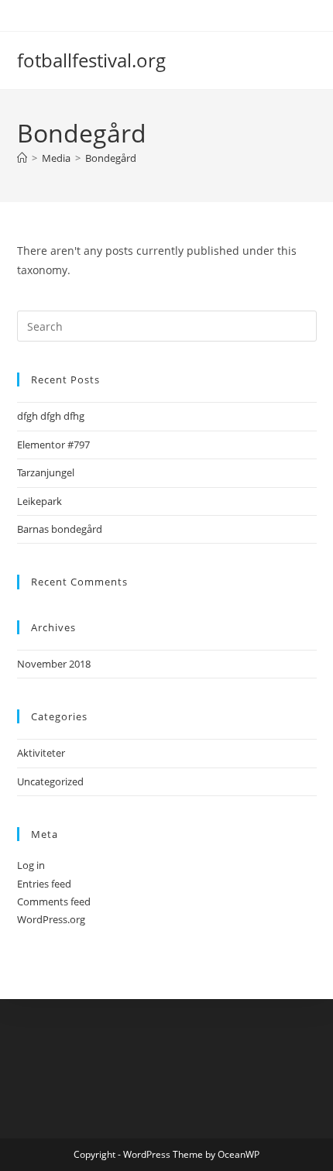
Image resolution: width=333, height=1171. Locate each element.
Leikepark (39, 501)
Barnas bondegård (59, 529)
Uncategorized (50, 781)
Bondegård (110, 158)
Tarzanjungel (45, 472)
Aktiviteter (41, 753)
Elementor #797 (53, 445)
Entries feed (44, 884)
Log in (31, 865)
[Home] (22, 158)
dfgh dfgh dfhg (50, 416)
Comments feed (54, 901)
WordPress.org (51, 919)
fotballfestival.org (91, 60)
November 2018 (54, 664)
